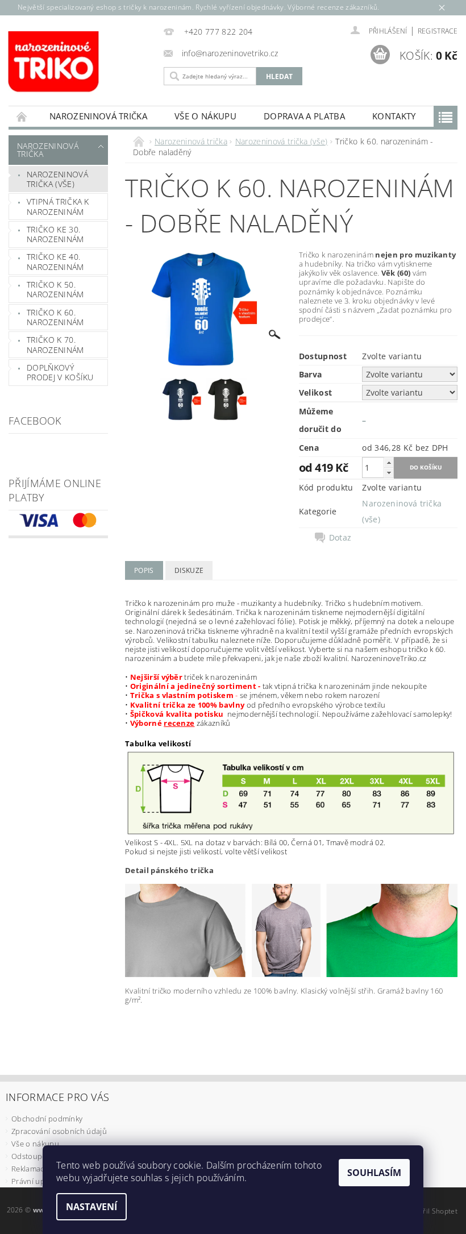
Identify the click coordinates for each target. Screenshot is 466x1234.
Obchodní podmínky (46, 1118)
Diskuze (188, 570)
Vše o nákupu (205, 116)
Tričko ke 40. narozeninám (55, 261)
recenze (179, 723)
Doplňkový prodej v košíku (60, 372)
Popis (144, 570)
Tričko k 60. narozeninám (55, 317)
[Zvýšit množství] (389, 462)
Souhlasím (374, 1172)
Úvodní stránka (22, 116)
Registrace (437, 31)
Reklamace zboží (40, 1169)
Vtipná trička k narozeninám (58, 206)
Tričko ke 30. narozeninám (55, 234)
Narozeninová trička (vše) (57, 179)
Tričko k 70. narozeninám (55, 344)
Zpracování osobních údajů (59, 1131)
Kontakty (394, 116)
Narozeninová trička (98, 116)
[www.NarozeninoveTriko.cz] (77, 62)
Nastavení (91, 1206)
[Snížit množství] (389, 472)
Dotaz (340, 538)
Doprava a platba (304, 116)
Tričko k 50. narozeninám (55, 289)
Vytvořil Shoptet (431, 1211)
